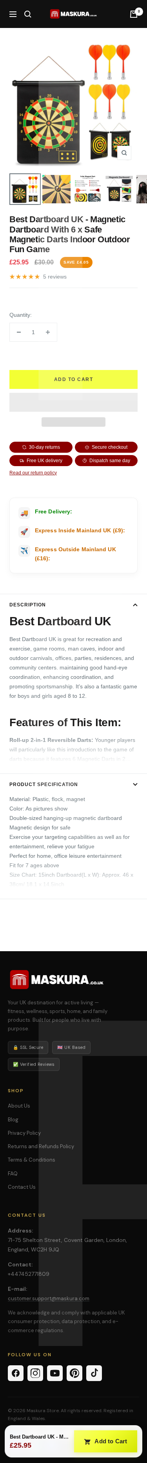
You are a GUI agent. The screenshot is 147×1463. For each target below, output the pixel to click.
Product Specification (43, 784)
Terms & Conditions (31, 1159)
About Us (19, 1105)
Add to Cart (110, 1441)
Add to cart (73, 379)
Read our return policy (33, 473)
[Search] (27, 14)
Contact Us (22, 1187)
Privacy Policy (24, 1133)
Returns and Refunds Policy (41, 1146)
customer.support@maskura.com (48, 1298)
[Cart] (134, 14)
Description (27, 605)
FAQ (13, 1173)
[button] (73, 402)
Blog (13, 1119)
